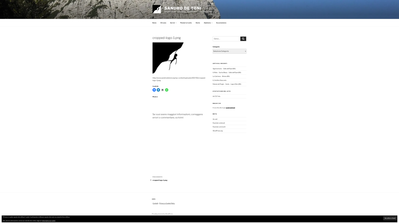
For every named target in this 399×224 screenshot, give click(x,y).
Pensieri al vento (186, 23)
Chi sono (163, 23)
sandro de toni (182, 8)
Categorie (216, 47)
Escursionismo (221, 23)
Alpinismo (207, 23)
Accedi (215, 119)
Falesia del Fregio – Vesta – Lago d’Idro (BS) (227, 84)
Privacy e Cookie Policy (167, 203)
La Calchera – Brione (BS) (221, 76)
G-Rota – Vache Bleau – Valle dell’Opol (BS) (227, 72)
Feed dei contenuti (219, 123)
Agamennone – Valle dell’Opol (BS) (224, 68)
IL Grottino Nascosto (219, 80)
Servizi (172, 23)
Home (154, 23)
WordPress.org (218, 131)
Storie (198, 23)
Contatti (155, 203)
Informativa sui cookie (48, 221)
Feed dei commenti (219, 127)
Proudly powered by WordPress (162, 214)
